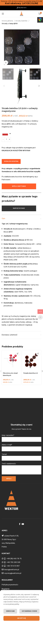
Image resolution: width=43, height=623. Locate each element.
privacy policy (14, 604)
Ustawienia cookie (29, 611)
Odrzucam (10, 611)
